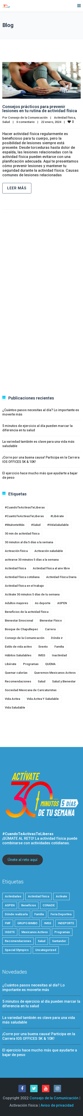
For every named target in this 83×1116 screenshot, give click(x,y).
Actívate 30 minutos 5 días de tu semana (32, 594)
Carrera (50, 629)
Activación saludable (48, 551)
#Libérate (57, 516)
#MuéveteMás (14, 525)
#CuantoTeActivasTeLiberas (24, 516)
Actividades (13, 896)
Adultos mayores (16, 603)
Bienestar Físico (51, 620)
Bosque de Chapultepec (21, 629)
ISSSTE (10, 932)
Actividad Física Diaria (61, 577)
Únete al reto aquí (22, 860)
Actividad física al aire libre (51, 568)
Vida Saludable (15, 707)
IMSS (41, 655)
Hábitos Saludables (18, 655)
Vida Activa (12, 699)
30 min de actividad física (22, 533)
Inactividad (59, 655)
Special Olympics (17, 950)
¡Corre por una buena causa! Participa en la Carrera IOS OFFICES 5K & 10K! (38, 1036)
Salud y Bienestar (64, 681)
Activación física (16, 551)
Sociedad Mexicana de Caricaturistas (30, 690)
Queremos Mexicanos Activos (55, 672)
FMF (8, 923)
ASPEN (62, 603)
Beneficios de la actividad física (26, 612)
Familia (59, 646)
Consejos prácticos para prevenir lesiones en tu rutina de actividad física (39, 108)
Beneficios (28, 905)
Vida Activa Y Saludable (43, 699)
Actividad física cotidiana (22, 577)
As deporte (42, 603)
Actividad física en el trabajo (24, 585)
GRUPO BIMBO (27, 923)
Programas (31, 664)
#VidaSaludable (58, 525)
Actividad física (64, 117)
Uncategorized (45, 950)
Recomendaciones (18, 681)
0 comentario (25, 122)
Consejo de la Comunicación (27, 117)
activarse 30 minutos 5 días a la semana (32, 559)
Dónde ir (57, 638)
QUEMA (50, 664)
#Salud (36, 525)
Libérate (10, 664)
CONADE (49, 905)
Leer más (17, 188)
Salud (6, 122)
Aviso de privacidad (57, 1105)
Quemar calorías (16, 672)
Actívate (61, 896)
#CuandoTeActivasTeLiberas (25, 507)
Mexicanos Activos (34, 932)
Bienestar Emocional (19, 620)
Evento (43, 646)
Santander (59, 941)
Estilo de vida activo (18, 646)
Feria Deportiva (60, 914)
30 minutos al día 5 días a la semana (29, 542)
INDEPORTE (66, 923)
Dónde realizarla (16, 914)
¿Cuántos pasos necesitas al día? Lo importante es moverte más (33, 987)
